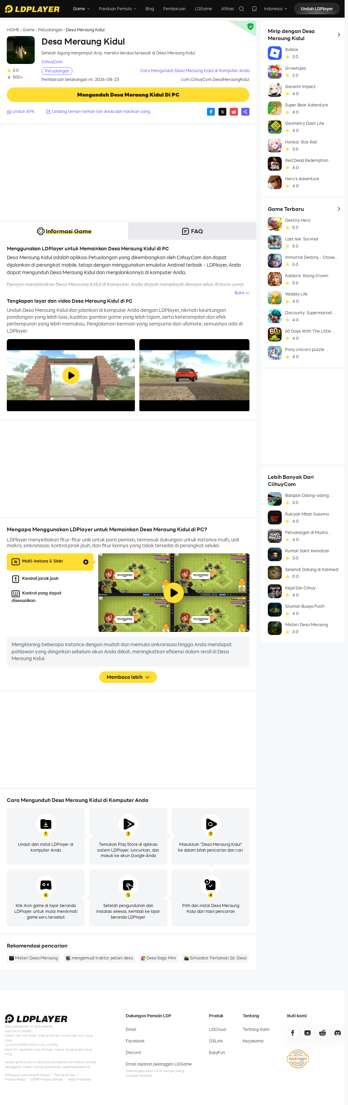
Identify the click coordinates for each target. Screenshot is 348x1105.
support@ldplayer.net (76, 1067)
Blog (149, 8)
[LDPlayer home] (32, 9)
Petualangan (50, 30)
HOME (13, 30)
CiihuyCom (52, 61)
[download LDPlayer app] (254, 9)
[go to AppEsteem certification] (298, 1059)
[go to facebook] (292, 1033)
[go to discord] (338, 1033)
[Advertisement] (128, 172)
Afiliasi (227, 8)
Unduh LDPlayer (317, 8)
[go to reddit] (322, 1033)
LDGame (203, 8)
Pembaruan (174, 8)
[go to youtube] (307, 1033)
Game (29, 30)
